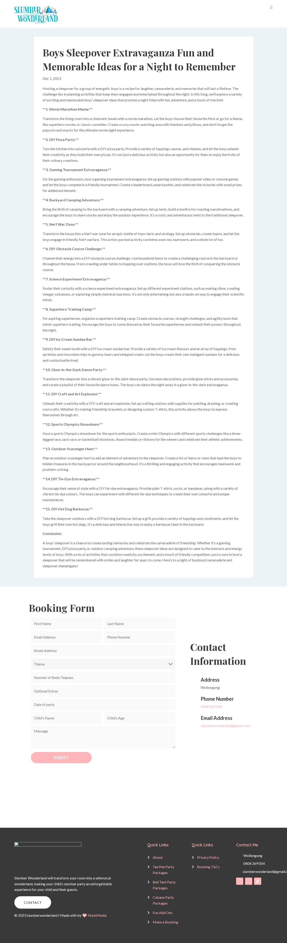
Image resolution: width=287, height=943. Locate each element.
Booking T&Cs (208, 867)
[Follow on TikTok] (257, 881)
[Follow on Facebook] (239, 881)
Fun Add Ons (162, 912)
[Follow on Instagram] (248, 881)
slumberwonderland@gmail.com (225, 725)
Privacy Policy (208, 857)
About (158, 857)
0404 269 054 (211, 706)
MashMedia (97, 915)
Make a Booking (165, 922)
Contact (33, 902)
